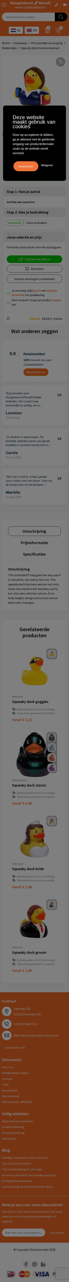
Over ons (7, 1067)
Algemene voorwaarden (17, 1121)
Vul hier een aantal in (21, 202)
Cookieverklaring (13, 1127)
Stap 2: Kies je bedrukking (27, 212)
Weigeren (47, 165)
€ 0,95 (22, 803)
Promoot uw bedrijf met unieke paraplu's (29, 1175)
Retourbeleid (10, 1096)
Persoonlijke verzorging (47, 43)
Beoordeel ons (35, 372)
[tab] (34, 531)
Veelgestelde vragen (15, 1073)
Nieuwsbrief (10, 1090)
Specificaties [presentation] (34, 554)
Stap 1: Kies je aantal (23, 191)
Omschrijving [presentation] (34, 531)
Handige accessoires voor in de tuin (25, 1157)
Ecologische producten (17, 1181)
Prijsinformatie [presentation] (34, 542)
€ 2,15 (22, 719)
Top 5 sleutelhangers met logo (22, 1169)
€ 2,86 (22, 886)
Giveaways (20, 43)
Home (6, 43)
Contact (7, 1079)
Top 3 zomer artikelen (16, 1163)
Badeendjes (9, 48)
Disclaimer (9, 1138)
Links (5, 1084)
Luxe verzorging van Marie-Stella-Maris (27, 1186)
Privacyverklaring (13, 1133)
